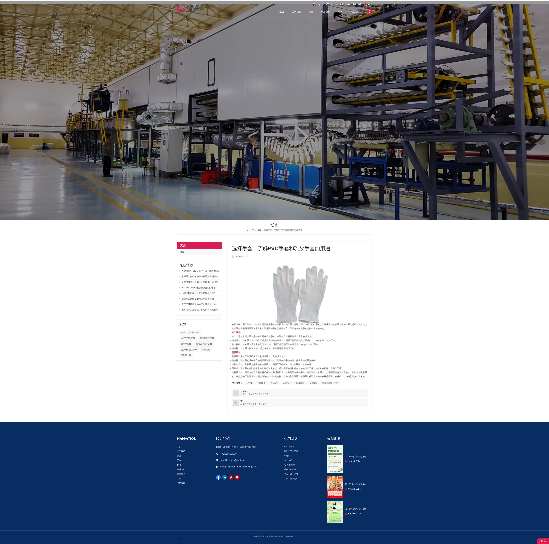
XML (179, 478)
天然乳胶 (286, 383)
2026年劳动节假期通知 (355, 484)
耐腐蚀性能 (300, 383)
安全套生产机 (290, 465)
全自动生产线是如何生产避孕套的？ (199, 299)
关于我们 (296, 12)
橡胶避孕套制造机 (204, 344)
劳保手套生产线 (291, 474)
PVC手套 (249, 383)
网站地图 (181, 474)
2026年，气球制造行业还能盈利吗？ (199, 287)
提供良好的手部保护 (330, 383)
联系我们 (354, 12)
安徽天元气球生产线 (190, 332)
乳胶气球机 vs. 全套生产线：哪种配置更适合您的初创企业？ (201, 271)
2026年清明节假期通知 (355, 509)
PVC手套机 (289, 446)
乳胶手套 (261, 383)
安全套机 (288, 460)
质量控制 (325, 12)
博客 (182, 252)
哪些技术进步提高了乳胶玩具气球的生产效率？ (201, 310)
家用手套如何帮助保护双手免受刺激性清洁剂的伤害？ (201, 276)
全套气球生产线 (188, 338)
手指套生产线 (290, 469)
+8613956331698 (228, 454)
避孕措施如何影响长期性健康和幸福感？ (201, 282)
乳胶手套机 (186, 355)
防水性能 (313, 383)
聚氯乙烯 (274, 383)
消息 (340, 12)
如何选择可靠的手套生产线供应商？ (199, 293)
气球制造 (206, 349)
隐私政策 (181, 483)
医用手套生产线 (291, 451)
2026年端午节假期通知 (355, 456)
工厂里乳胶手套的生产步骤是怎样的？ (200, 304)
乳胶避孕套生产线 (189, 349)
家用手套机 (186, 344)
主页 (282, 12)
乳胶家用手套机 (207, 338)
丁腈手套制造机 (291, 478)
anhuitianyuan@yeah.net (232, 460)
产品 (311, 12)
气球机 (287, 455)
